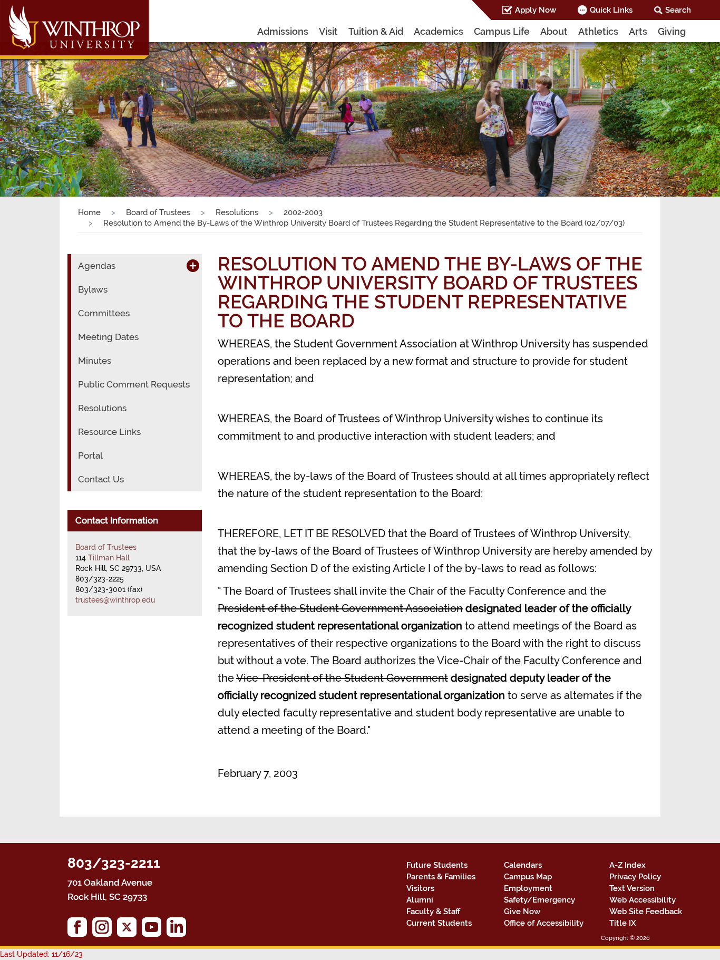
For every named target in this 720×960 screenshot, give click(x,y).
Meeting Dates (108, 337)
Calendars (523, 865)
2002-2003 (303, 212)
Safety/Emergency (539, 900)
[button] (54, 108)
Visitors (420, 888)
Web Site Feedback (645, 911)
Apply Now (535, 10)
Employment (528, 888)
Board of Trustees (158, 212)
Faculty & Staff (433, 911)
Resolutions (237, 212)
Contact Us (101, 479)
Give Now (522, 911)
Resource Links (109, 431)
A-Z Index (627, 865)
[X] (129, 929)
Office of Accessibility (543, 923)
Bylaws (93, 289)
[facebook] (79, 929)
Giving (672, 31)
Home (89, 212)
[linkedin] (179, 929)
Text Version (632, 888)
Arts (638, 31)
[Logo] (75, 31)
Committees (104, 313)
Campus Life (502, 31)
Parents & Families (440, 876)
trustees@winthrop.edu (115, 600)
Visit (328, 31)
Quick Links (611, 10)
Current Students (439, 923)
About (554, 31)
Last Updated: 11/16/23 (41, 954)
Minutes (94, 360)
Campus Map (528, 876)
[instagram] (104, 929)
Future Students (437, 865)
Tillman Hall (109, 558)
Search (678, 10)
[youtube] (154, 929)
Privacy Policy (635, 876)
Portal (90, 455)
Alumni (419, 900)
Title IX (622, 923)
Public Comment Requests (134, 384)
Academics (438, 31)
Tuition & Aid (375, 31)
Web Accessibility (642, 900)
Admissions (282, 31)
